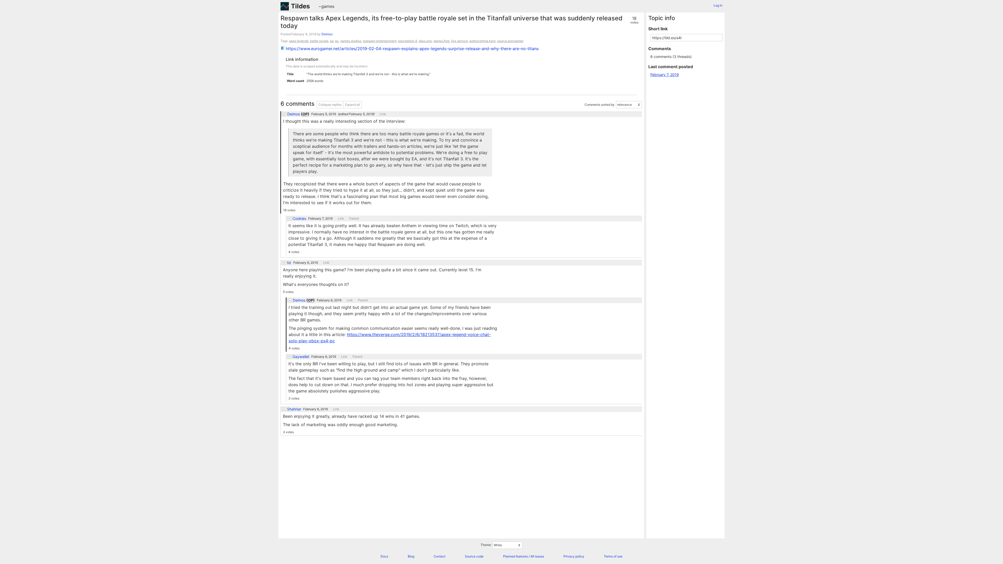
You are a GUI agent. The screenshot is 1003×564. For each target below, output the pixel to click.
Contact (439, 556)
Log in (718, 5)
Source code (474, 556)
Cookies (299, 218)
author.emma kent (482, 41)
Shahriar (294, 409)
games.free (441, 41)
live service (459, 41)
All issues (537, 556)
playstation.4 (407, 41)
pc (337, 41)
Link (383, 114)
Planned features (515, 556)
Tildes (300, 6)
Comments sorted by (600, 105)
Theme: (486, 545)
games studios (350, 41)
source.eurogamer (510, 41)
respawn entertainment (379, 41)
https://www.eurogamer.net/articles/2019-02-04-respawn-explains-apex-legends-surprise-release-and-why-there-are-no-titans (412, 48)
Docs (384, 556)
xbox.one (425, 41)
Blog (411, 556)
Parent (354, 218)
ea (332, 41)
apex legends (298, 41)
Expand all (352, 105)
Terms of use (613, 556)
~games (326, 6)
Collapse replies (330, 105)
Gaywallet (301, 357)
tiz (289, 263)
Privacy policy (573, 556)
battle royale (319, 41)
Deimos (327, 34)
